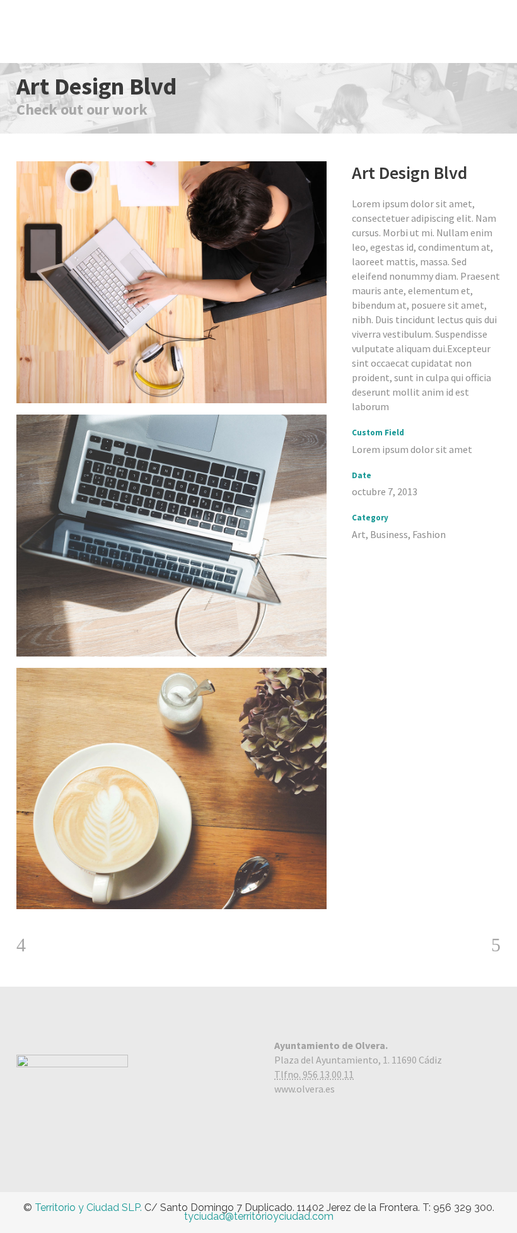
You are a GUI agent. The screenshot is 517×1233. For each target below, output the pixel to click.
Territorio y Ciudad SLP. (88, 1207)
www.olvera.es (304, 1088)
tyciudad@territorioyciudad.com (259, 1216)
